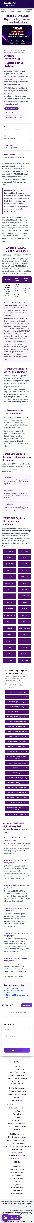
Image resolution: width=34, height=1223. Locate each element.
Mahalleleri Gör (11, 117)
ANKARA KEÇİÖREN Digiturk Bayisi (17, 768)
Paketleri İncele (11, 113)
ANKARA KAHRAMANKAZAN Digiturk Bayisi (17, 757)
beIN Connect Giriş (17, 1134)
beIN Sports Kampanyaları (17, 1091)
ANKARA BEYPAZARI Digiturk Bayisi (17, 712)
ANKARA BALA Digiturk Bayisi (17, 707)
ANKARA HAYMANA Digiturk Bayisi (17, 751)
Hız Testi (17, 1111)
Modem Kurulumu (17, 1143)
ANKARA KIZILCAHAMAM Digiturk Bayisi (17, 778)
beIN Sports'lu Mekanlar (17, 1123)
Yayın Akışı (17, 1114)
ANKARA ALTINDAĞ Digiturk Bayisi (17, 697)
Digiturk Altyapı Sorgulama (17, 1105)
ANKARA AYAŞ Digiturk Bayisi (17, 702)
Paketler (17, 1066)
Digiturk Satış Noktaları (14, 990)
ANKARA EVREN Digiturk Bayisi (17, 736)
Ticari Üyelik (17, 1181)
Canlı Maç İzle (17, 1120)
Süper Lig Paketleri (17, 1069)
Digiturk (9, 993)
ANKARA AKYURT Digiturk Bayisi (17, 692)
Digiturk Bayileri (17, 1172)
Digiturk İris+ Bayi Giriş (17, 1108)
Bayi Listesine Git (11, 108)
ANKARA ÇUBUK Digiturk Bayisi (17, 726)
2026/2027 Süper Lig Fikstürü (17, 1126)
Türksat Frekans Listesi (17, 1158)
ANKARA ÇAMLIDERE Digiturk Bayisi (17, 717)
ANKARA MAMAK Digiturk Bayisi (17, 783)
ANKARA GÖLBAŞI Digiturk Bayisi (17, 741)
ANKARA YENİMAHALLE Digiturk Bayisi (17, 814)
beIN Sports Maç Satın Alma (17, 1155)
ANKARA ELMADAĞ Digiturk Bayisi (17, 731)
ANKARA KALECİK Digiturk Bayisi (17, 763)
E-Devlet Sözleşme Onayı (17, 1137)
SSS (21, 117)
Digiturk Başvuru (12, 988)
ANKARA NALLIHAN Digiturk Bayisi (17, 788)
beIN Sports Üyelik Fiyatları (17, 1078)
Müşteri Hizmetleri (17, 1169)
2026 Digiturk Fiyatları (17, 1075)
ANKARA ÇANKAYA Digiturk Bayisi (17, 721)
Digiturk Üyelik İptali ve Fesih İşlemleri (17, 1146)
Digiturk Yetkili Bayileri (17, 1178)
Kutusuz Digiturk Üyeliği (17, 1094)
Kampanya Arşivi (17, 1097)
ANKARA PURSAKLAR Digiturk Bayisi (17, 797)
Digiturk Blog (17, 1149)
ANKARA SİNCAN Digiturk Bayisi (17, 802)
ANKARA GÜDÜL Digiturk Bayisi (17, 746)
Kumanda (17, 1117)
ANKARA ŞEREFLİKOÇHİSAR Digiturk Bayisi (17, 808)
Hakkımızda (17, 1197)
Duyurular (17, 1185)
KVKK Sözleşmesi (17, 1194)
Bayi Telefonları (17, 1175)
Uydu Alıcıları (17, 1152)
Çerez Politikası (17, 1191)
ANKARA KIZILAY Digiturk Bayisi (17, 773)
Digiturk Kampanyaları (17, 1088)
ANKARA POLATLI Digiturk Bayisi (17, 792)
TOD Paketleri (17, 1081)
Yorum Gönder (17, 1050)
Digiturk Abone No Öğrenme (17, 1140)
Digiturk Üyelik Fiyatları (17, 1072)
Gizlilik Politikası (17, 1188)
